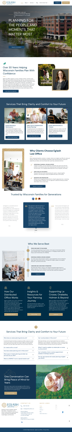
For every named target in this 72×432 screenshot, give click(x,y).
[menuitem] (22, 3)
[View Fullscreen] (56, 408)
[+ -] (62, 413)
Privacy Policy (46, 429)
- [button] (56, 406)
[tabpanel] (36, 217)
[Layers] (69, 405)
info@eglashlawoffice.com (28, 408)
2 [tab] (35, 232)
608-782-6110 (26, 405)
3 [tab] (36, 232)
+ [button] (56, 405)
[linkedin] (22, 422)
